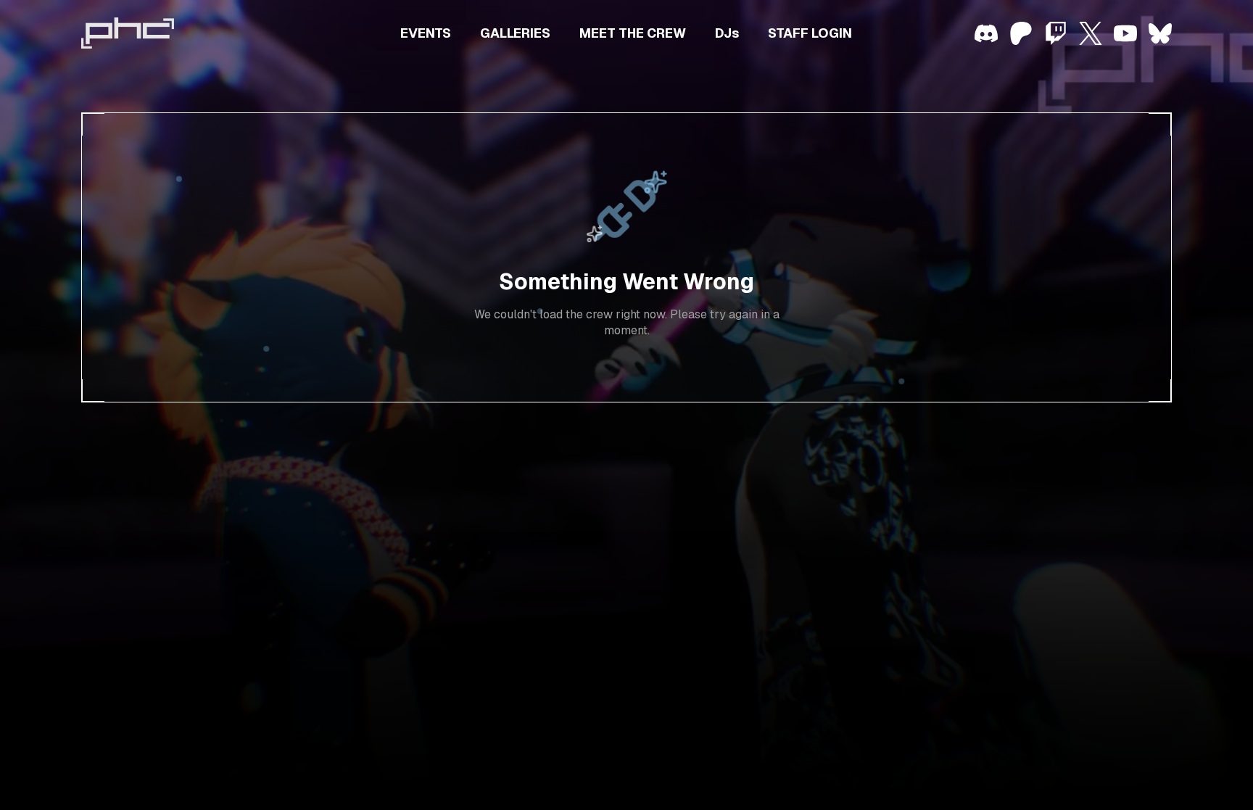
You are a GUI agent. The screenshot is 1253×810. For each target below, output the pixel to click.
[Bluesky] (1160, 33)
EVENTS (425, 33)
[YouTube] (1125, 33)
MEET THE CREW (632, 33)
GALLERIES (515, 33)
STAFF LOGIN (810, 33)
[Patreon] (1021, 33)
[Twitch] (1055, 33)
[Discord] (986, 33)
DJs (727, 33)
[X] (1090, 33)
